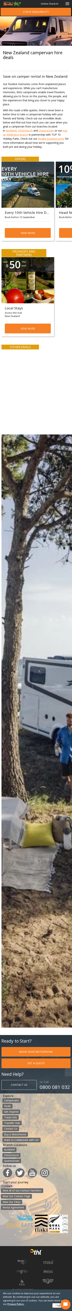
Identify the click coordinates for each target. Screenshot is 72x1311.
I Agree (60, 1305)
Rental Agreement (13, 1207)
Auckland (11, 130)
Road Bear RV (48, 1281)
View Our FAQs (11, 1202)
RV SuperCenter (48, 1271)
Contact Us (10, 1128)
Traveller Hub (12, 1123)
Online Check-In (49, 3)
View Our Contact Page (16, 1196)
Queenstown (46, 130)
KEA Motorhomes (22, 1282)
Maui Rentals (48, 1262)
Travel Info (10, 1117)
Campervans (11, 1100)
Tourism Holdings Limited (36, 1252)
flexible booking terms (51, 138)
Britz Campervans (22, 1262)
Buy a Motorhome (15, 1134)
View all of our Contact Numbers (22, 1190)
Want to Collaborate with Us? (21, 1140)
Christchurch (25, 130)
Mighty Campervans (22, 1271)
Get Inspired (11, 1111)
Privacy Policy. (15, 1304)
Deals (7, 1106)
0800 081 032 (55, 1087)
